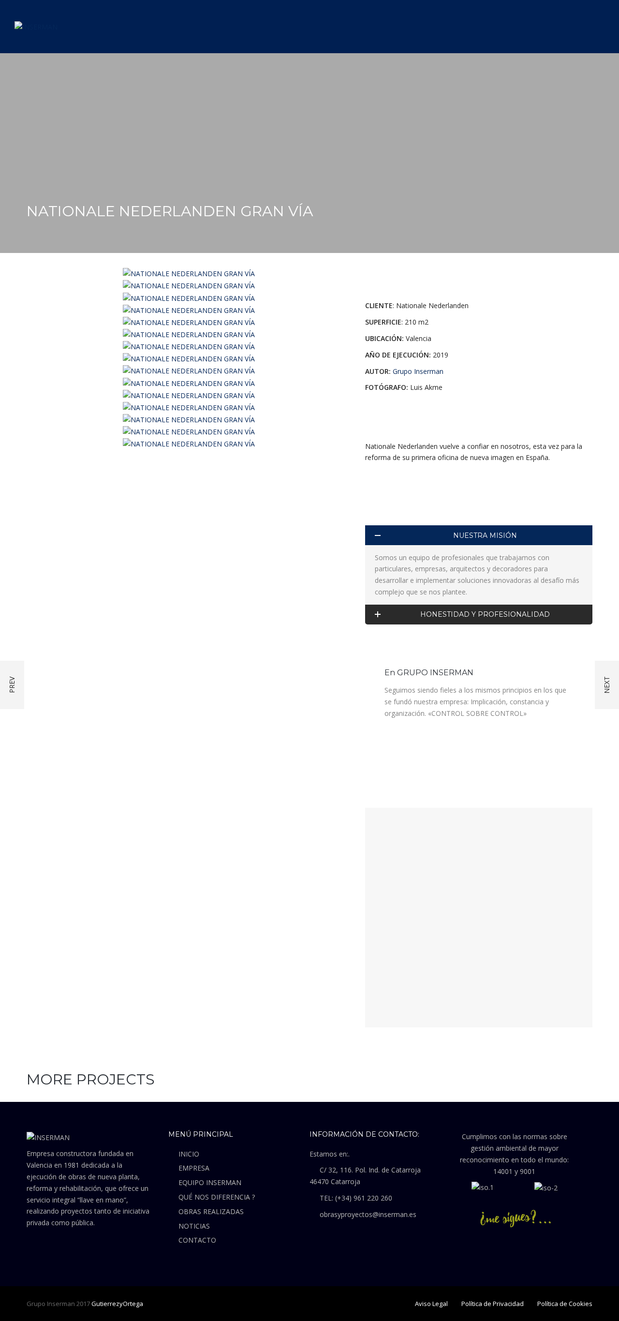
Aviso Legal (431, 1303)
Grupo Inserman (418, 371)
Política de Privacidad (492, 1303)
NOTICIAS (194, 1226)
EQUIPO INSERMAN (209, 1182)
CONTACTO (197, 1240)
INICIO (188, 1153)
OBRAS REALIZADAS (211, 1211)
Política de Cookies (564, 1303)
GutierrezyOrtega (117, 1303)
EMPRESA (193, 1168)
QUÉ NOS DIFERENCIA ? (216, 1197)
